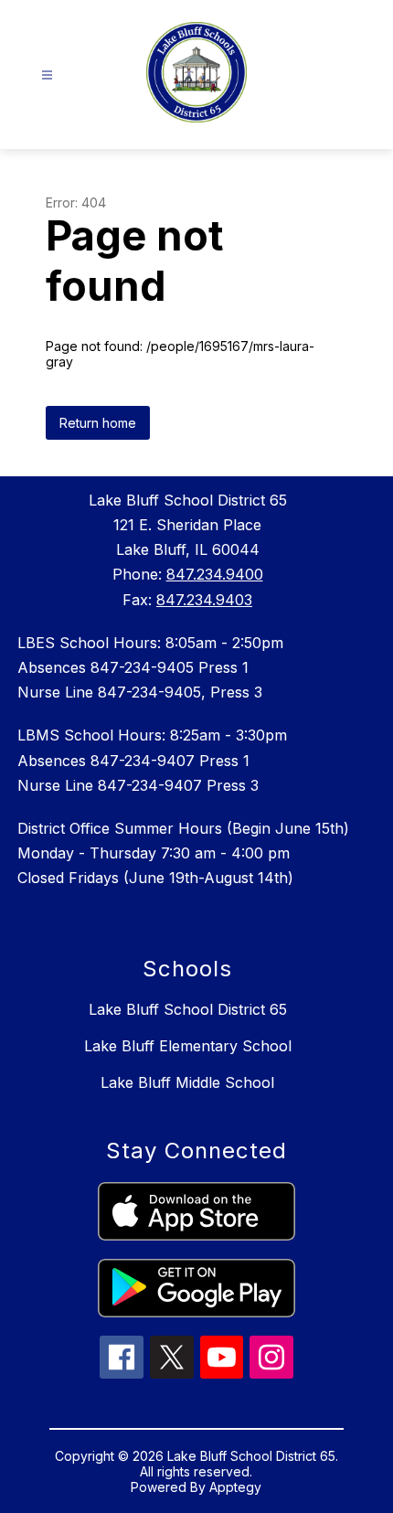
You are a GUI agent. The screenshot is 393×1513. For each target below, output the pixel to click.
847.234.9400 (214, 574)
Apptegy (235, 1487)
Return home (97, 423)
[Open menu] (47, 75)
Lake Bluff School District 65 (188, 1009)
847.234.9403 (204, 600)
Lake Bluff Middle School (187, 1082)
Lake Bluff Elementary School (188, 1046)
